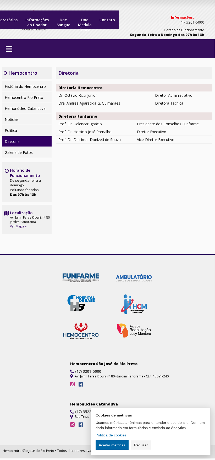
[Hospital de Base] (81, 305)
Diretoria (12, 141)
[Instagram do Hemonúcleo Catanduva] (72, 424)
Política (11, 130)
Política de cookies (111, 435)
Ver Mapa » (18, 226)
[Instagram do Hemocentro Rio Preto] (72, 384)
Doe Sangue (63, 22)
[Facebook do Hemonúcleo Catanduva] (81, 424)
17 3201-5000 (192, 22)
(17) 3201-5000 (88, 371)
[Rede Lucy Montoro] (133, 331)
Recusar (141, 445)
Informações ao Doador (37, 22)
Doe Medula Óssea (85, 23)
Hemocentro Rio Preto (24, 97)
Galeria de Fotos (19, 152)
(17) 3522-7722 (88, 411)
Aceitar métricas (112, 445)
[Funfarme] (81, 278)
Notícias (12, 119)
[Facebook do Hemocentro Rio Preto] (81, 384)
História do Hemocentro (25, 86)
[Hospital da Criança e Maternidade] (133, 305)
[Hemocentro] (81, 331)
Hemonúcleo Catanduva (25, 108)
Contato (107, 19)
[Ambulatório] (133, 278)
